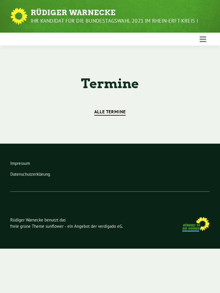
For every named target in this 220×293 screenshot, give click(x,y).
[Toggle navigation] (203, 39)
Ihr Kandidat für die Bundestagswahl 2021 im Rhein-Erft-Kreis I (114, 20)
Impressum (20, 163)
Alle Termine (110, 111)
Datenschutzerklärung (30, 174)
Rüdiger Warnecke (73, 12)
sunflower (55, 226)
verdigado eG (110, 226)
